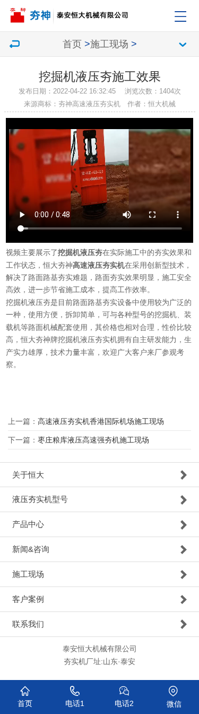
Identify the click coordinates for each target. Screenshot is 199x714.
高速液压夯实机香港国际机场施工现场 (101, 421)
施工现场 (109, 44)
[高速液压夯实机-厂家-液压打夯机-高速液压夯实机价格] (102, 12)
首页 (72, 44)
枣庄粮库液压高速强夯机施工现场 (93, 440)
